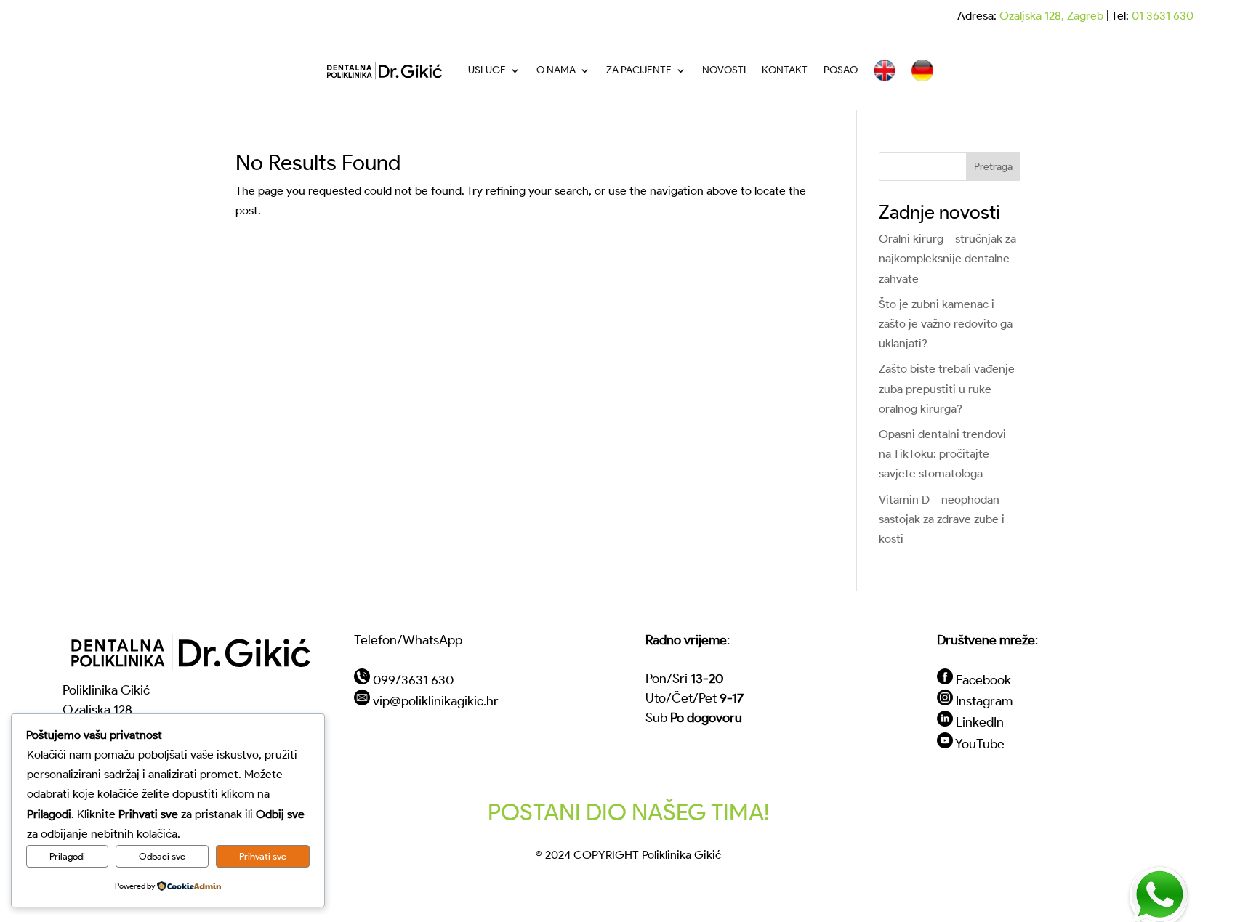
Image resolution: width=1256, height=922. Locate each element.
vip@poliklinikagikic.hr (436, 700)
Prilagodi (67, 856)
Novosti (724, 70)
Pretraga (993, 167)
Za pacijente (639, 70)
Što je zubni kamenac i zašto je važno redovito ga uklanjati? (946, 323)
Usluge (487, 70)
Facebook (983, 679)
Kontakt (785, 70)
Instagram (984, 700)
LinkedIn (980, 721)
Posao (841, 70)
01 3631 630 (1162, 16)
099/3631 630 (413, 679)
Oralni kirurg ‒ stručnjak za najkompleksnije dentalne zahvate (947, 258)
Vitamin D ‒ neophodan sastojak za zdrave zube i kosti (942, 519)
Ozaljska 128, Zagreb (1051, 16)
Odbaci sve (162, 856)
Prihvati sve (262, 856)
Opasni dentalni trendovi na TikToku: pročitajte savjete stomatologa (942, 453)
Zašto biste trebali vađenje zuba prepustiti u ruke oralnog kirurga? (947, 388)
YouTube (980, 743)
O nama (556, 70)
